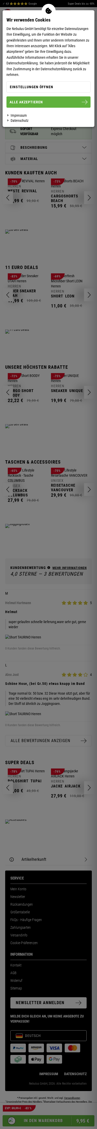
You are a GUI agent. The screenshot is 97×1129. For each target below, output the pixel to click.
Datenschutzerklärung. (22, 63)
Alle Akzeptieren (26, 102)
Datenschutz (19, 120)
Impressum (19, 115)
